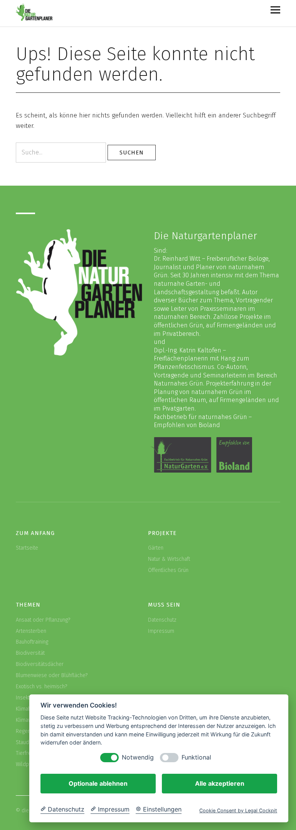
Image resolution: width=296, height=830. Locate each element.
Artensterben (31, 631)
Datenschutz (162, 620)
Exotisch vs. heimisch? (41, 686)
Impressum (161, 631)
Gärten (155, 548)
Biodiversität (30, 653)
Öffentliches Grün (168, 570)
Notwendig (138, 757)
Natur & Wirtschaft (169, 559)
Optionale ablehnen (98, 783)
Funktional (196, 757)
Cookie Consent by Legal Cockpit (238, 810)
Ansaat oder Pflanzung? (43, 620)
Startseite (27, 548)
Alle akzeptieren (219, 783)
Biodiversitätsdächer (40, 664)
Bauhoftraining (32, 642)
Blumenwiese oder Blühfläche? (51, 675)
